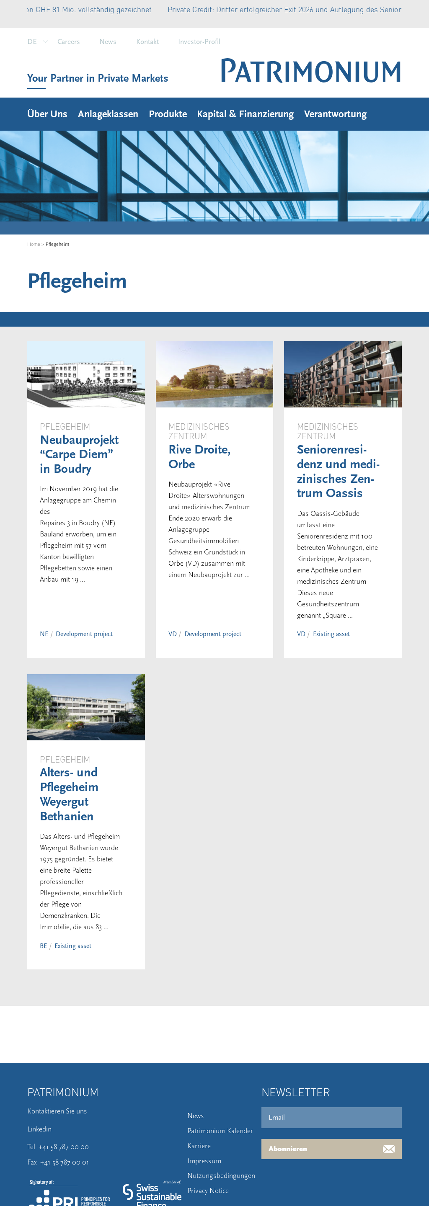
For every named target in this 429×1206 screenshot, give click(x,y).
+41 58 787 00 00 (64, 1147)
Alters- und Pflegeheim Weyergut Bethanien (69, 794)
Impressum (204, 1161)
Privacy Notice (208, 1191)
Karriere (199, 1146)
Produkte (168, 114)
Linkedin (39, 1129)
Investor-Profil (199, 42)
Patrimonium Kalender (220, 1131)
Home (33, 244)
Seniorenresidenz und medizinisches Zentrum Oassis (338, 471)
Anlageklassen (108, 114)
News (107, 42)
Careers (68, 42)
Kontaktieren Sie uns (57, 1111)
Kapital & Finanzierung (245, 114)
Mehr (386, 9)
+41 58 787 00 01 (64, 1162)
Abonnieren (288, 1149)
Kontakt (147, 42)
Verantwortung (335, 114)
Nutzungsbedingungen (221, 1176)
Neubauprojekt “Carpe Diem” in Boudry (79, 455)
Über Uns (47, 114)
